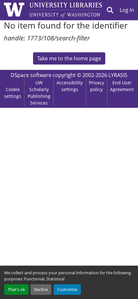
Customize (67, 289)
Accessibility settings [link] (69, 86)
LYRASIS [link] (117, 75)
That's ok (16, 289)
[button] (110, 10)
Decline (41, 289)
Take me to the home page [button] (69, 58)
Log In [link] (127, 9)
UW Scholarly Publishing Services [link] (39, 93)
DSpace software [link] (31, 75)
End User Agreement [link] (122, 86)
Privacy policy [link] (96, 86)
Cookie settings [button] (12, 92)
